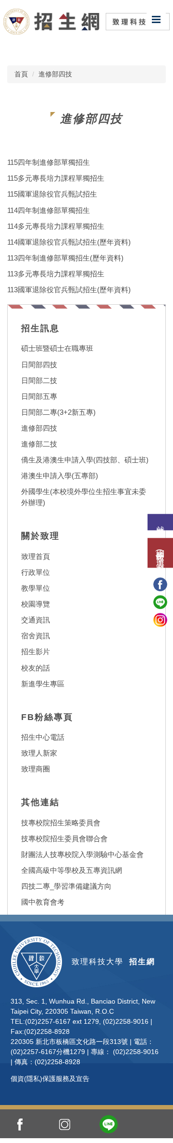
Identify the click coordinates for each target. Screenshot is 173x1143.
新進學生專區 (42, 684)
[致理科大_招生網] (86, 21)
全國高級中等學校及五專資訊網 (71, 870)
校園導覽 (35, 604)
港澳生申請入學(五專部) (59, 476)
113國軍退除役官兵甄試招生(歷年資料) (69, 290)
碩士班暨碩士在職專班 (57, 348)
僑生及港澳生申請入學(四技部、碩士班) (84, 460)
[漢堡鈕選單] (156, 19)
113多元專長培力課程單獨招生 (55, 274)
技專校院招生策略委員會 (60, 823)
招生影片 (35, 651)
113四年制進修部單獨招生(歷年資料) (65, 258)
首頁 (21, 74)
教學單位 (35, 588)
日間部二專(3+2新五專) (58, 412)
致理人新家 (39, 753)
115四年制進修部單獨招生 (48, 162)
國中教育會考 (42, 902)
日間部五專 (39, 396)
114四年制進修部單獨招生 (48, 210)
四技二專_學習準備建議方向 (66, 886)
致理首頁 (35, 556)
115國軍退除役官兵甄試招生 (52, 194)
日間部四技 (39, 364)
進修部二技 (39, 444)
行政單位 (35, 572)
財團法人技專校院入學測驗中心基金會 (82, 854)
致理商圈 (35, 769)
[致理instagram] (160, 619)
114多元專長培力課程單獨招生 (55, 226)
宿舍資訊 (35, 636)
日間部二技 (39, 380)
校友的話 (35, 668)
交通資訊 (35, 620)
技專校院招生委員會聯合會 (64, 838)
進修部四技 (55, 74)
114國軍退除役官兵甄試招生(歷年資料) (69, 242)
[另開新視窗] (20, 1124)
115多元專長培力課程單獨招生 (55, 178)
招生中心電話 (42, 737)
